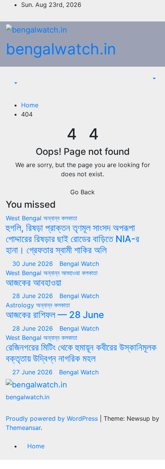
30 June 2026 (33, 263)
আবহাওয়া (71, 273)
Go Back (82, 192)
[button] (11, 83)
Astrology (21, 305)
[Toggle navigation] (18, 77)
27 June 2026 (33, 372)
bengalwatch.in (61, 48)
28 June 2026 (33, 296)
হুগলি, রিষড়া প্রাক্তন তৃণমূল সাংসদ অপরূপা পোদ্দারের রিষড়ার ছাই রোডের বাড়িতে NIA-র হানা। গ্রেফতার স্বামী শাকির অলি (72, 239)
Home (29, 105)
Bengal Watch (79, 263)
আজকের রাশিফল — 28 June (55, 314)
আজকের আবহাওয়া (33, 282)
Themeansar (23, 427)
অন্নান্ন (52, 218)
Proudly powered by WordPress (53, 418)
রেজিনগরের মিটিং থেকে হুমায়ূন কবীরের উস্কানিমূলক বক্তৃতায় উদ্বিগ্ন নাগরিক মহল (81, 353)
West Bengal (24, 218)
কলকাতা (69, 218)
